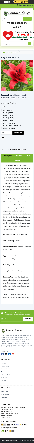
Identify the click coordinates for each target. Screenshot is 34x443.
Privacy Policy (5, 366)
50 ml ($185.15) (8, 120)
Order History (5, 394)
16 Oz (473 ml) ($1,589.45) (12, 126)
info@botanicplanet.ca (11, 413)
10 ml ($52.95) (8, 113)
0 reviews (14, 149)
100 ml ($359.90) (9, 123)
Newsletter (4, 397)
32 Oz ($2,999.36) (9, 128)
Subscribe (28, 319)
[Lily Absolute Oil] (17, 76)
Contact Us (4, 378)
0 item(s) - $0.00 (22, 2)
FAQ (2, 372)
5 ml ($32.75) (7, 110)
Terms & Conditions (6, 369)
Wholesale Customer (7, 375)
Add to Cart (18, 133)
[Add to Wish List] (3, 138)
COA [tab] (28, 155)
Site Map (3, 380)
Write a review (22, 149)
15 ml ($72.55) (8, 115)
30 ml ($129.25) (8, 118)
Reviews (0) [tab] (17, 160)
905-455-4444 (9, 411)
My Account (4, 391)
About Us (3, 363)
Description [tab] (8, 156)
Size (3, 106)
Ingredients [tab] (19, 155)
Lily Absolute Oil (12, 52)
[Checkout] (13, 1)
